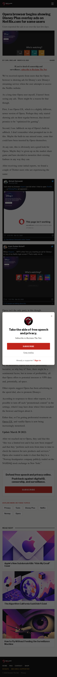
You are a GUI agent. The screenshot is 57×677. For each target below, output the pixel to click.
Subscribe (28, 346)
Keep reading (28, 352)
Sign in (37, 360)
